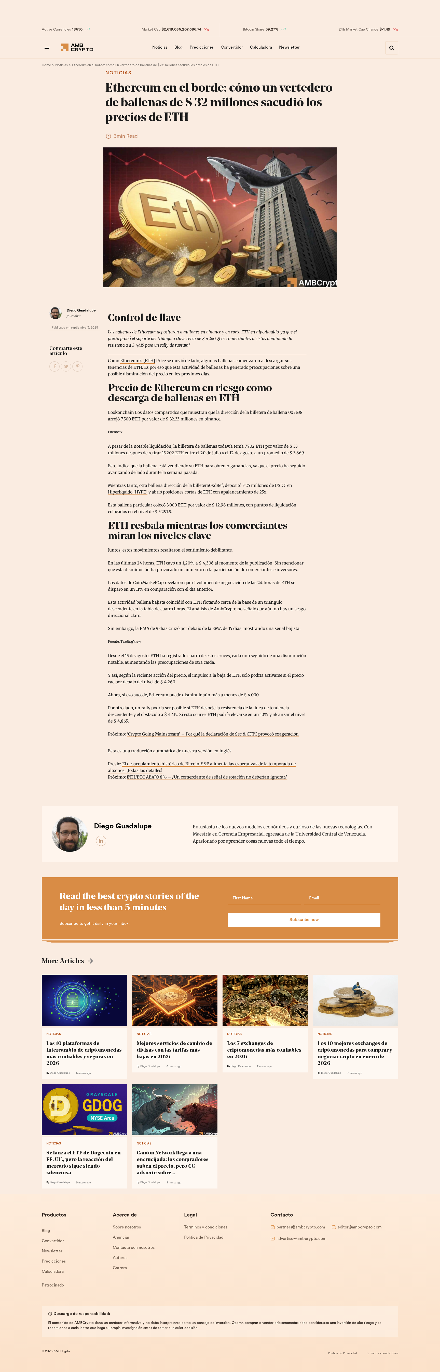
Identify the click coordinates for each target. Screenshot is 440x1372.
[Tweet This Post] (66, 367)
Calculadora (261, 48)
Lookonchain (121, 412)
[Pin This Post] (78, 367)
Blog (178, 48)
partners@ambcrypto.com (301, 1227)
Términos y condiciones (205, 1227)
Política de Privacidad (203, 1238)
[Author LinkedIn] (101, 841)
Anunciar (121, 1238)
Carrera (120, 1268)
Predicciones (202, 48)
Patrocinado (53, 1285)
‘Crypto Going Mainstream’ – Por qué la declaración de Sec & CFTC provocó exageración (213, 734)
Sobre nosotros (127, 1227)
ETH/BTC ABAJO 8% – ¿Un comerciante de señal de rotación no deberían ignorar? (207, 777)
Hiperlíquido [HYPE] (127, 491)
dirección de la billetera (186, 485)
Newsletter (289, 48)
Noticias (159, 48)
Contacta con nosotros (134, 1248)
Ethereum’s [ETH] (137, 360)
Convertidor (232, 48)
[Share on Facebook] (55, 367)
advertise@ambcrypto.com (301, 1239)
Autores (120, 1258)
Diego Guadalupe (81, 311)
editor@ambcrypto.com (360, 1227)
